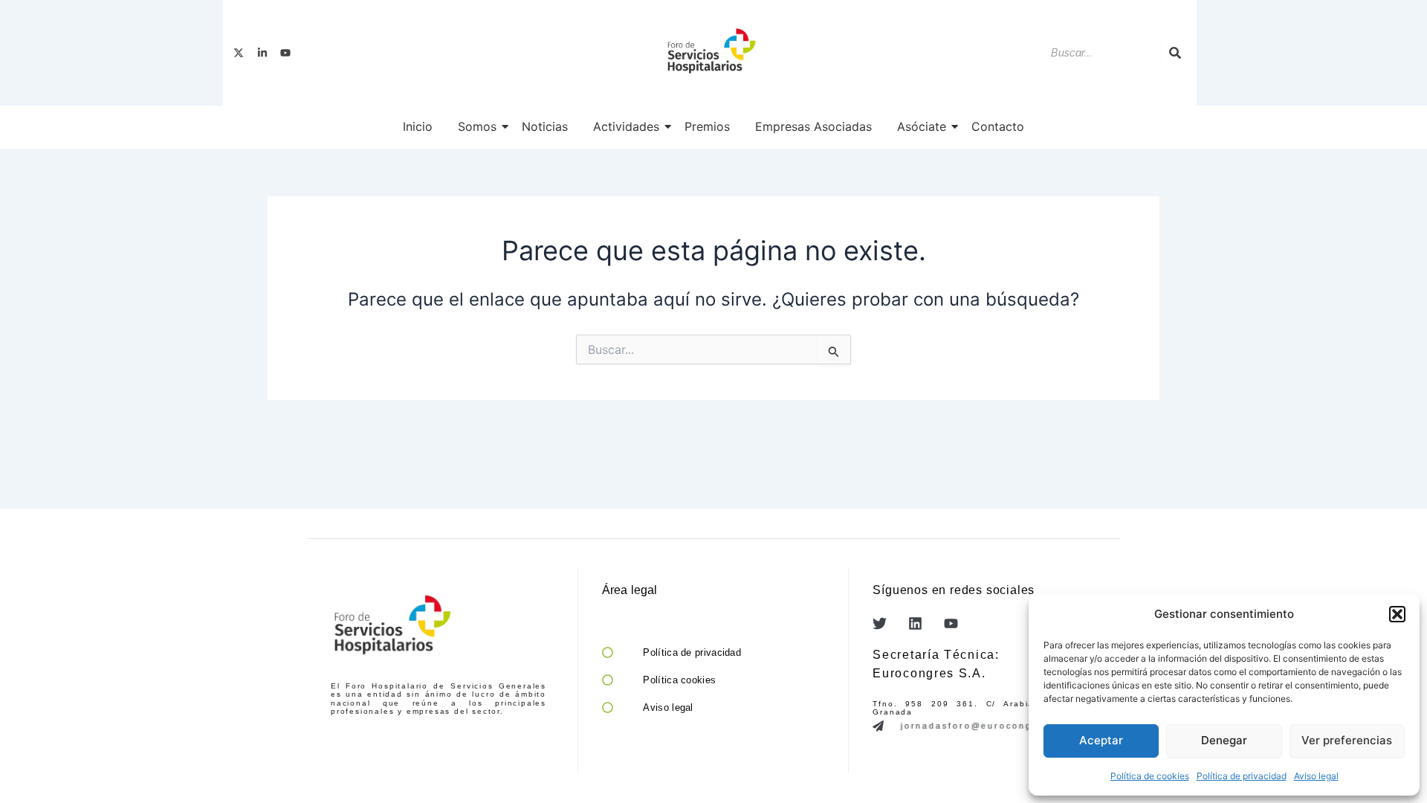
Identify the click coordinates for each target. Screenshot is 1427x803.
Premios (707, 126)
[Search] (1175, 52)
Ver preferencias (1346, 740)
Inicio (418, 126)
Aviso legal (1316, 775)
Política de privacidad (1242, 775)
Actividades (626, 126)
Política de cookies (1149, 775)
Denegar (1224, 740)
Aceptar (1101, 740)
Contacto (997, 126)
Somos (477, 126)
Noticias (545, 126)
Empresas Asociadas (813, 126)
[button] (1397, 614)
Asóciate (921, 126)
